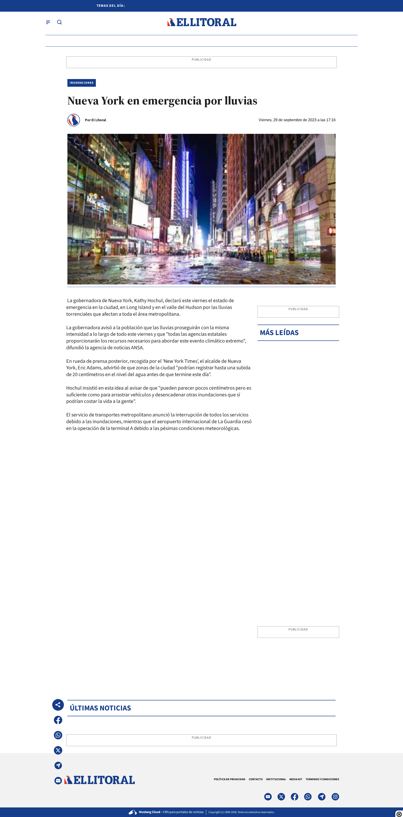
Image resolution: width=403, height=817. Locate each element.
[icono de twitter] (281, 797)
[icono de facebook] (294, 797)
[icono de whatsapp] (308, 797)
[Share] (58, 705)
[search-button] (59, 22)
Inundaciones (82, 83)
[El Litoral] (201, 22)
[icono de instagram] (335, 797)
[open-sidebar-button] (48, 22)
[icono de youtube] (268, 797)
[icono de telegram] (321, 797)
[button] (58, 720)
